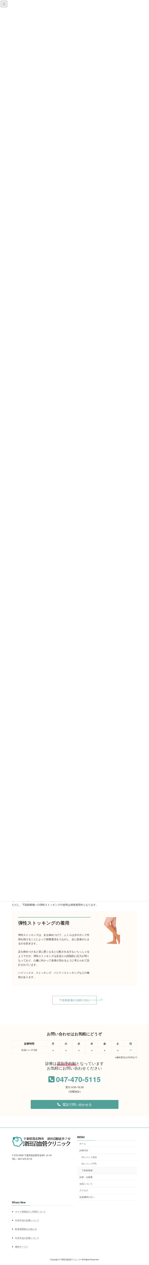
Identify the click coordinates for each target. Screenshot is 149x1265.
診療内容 (83, 1150)
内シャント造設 (89, 1156)
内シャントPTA (89, 1163)
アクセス (83, 1190)
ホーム (82, 1143)
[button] (74, 1000)
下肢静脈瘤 (87, 1170)
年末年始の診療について (27, 1220)
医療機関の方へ (87, 1197)
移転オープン (21, 1246)
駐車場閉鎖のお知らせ (26, 1229)
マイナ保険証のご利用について (30, 1211)
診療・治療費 (85, 1176)
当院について (85, 1183)
